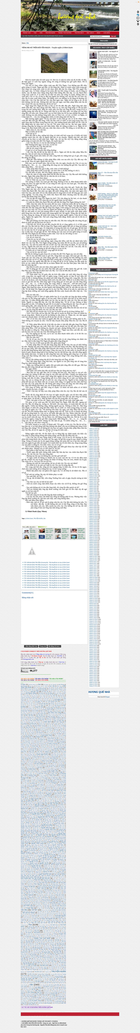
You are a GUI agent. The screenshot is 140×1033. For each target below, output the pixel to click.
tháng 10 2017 (93, 560)
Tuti (27, 981)
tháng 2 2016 (93, 595)
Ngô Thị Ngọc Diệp (42, 803)
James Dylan (52, 758)
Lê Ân (62, 767)
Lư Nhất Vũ (61, 783)
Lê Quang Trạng (31, 775)
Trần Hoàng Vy (50, 944)
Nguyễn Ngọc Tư (30, 835)
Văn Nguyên (38, 986)
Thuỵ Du (59, 928)
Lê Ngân (60, 772)
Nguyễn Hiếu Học (49, 819)
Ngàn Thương (35, 798)
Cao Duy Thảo (33, 694)
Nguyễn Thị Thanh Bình (40, 853)
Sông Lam (25, 907)
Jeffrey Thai (24, 759)
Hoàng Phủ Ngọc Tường (28, 742)
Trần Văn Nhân (36, 962)
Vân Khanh (26, 989)
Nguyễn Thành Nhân (57, 844)
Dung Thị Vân (39, 707)
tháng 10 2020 (93, 497)
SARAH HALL (39, 905)
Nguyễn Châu (34, 808)
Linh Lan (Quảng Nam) (51, 782)
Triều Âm (45, 964)
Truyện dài (29, 971)
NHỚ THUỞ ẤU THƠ (45, 874)
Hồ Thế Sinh (41, 748)
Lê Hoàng (41, 770)
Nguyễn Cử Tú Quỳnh (34, 810)
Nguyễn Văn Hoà (59, 864)
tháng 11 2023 (93, 455)
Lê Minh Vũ (53, 772)
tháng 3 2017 (93, 572)
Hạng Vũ (54, 732)
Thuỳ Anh (52, 928)
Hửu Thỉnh (35, 758)
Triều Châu (51, 964)
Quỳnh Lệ (44, 902)
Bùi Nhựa (41, 693)
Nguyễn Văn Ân (43, 863)
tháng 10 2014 (93, 623)
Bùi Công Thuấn (58, 690)
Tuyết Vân (54, 981)
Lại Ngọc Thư (53, 765)
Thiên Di (36, 921)
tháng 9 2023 (93, 458)
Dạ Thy (37, 705)
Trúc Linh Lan (58, 968)
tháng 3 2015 (93, 614)
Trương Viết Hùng (38, 980)
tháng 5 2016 (93, 589)
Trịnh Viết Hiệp (60, 967)
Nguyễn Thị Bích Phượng (40, 847)
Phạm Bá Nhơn (57, 879)
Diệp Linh (43, 705)
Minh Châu (25, 793)
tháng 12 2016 (93, 577)
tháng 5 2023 (93, 462)
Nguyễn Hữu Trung (25, 825)
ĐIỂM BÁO (49, 719)
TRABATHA (34, 936)
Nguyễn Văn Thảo (37, 867)
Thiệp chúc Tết (51, 922)
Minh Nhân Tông (41, 794)
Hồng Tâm (31, 751)
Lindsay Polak (34, 782)
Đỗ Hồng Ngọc (33, 723)
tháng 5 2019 (93, 526)
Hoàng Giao (24, 738)
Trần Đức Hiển (24, 944)
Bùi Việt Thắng (58, 693)
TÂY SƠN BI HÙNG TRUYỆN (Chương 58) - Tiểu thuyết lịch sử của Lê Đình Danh (47, 585)
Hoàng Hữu (42, 738)
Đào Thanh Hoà (42, 713)
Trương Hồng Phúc (46, 975)
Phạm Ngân (37, 884)
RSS (136, 2)
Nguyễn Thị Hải (43, 848)
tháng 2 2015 (93, 616)
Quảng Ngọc (27, 901)
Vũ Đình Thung (26, 999)
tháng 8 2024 (93, 441)
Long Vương (40, 783)
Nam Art (40, 797)
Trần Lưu (28, 948)
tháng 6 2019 (93, 525)
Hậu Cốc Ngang (62, 732)
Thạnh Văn (31, 920)
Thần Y (61, 920)
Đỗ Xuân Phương (60, 724)
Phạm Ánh (37, 880)
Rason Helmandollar (25, 904)
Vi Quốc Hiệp (57, 989)
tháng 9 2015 (93, 603)
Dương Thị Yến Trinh (59, 709)
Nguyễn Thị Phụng (26, 853)
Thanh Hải (33, 917)
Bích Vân (35, 688)
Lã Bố (26, 765)
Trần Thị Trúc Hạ (56, 957)
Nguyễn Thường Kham (32, 860)
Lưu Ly (22, 786)
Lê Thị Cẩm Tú (32, 776)
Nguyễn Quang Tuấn (40, 839)
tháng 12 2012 (93, 661)
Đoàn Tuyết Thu (32, 722)
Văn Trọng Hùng (48, 988)
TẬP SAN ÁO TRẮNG (28, 913)
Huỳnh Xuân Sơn (38, 756)
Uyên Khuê (41, 982)
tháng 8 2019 (93, 521)
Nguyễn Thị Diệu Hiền (31, 848)
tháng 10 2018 (93, 539)
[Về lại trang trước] (137, 16)
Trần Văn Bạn (26, 962)
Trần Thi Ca (53, 954)
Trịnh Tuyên (43, 967)
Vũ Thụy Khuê (48, 1000)
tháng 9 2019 (93, 519)
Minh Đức (91, 280)
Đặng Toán (41, 717)
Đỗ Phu (49, 723)
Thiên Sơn (43, 921)
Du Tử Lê (31, 707)
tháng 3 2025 (93, 434)
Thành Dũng (26, 917)
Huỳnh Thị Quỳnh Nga (33, 755)
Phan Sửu (58, 892)
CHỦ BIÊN (57, 700)
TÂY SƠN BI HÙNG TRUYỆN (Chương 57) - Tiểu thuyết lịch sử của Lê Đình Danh (47, 587)
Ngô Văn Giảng (49, 804)
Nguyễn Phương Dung (47, 837)
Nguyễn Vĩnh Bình (39, 868)
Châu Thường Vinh (30, 700)
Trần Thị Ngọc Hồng (57, 956)
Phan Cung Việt (55, 889)
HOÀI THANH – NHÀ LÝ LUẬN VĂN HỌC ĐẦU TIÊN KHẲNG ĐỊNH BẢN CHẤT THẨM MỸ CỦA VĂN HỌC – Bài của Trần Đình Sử (108, 196)
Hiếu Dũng (31, 734)
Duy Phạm (55, 707)
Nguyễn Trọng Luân (46, 861)
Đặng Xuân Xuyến (40, 719)
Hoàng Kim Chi (24, 739)
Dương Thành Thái (47, 709)
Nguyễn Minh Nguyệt (38, 829)
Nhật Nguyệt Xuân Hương (49, 872)
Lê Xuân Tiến (26, 782)
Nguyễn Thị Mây (93, 319)
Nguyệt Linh (30, 871)
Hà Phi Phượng (43, 728)
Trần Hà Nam (41, 944)
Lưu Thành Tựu (41, 786)
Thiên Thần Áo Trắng (53, 921)
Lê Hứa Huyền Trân (52, 770)
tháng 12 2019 (93, 514)
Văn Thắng (38, 988)
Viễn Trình (38, 991)
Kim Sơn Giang (38, 763)
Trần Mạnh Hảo (46, 948)
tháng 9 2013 (93, 645)
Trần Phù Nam (45, 950)
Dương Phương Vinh (36, 709)
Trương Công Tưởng (42, 974)
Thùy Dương (35, 929)
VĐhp (90, 302)
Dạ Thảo (31, 705)
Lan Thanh (37, 766)
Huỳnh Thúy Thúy (44, 755)
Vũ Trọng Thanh (32, 1001)
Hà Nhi (28, 728)
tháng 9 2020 (93, 498)
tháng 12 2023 (93, 453)
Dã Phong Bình (60, 704)
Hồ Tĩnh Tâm (49, 748)
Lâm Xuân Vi (48, 767)
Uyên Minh (48, 982)
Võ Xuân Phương (58, 996)
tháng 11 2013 (93, 642)
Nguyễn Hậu (30, 819)
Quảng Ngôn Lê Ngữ (37, 901)
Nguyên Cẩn (24, 808)
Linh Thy (25, 783)
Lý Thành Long (32, 787)
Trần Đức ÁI (61, 942)
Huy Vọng (63, 751)
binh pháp (24, 690)
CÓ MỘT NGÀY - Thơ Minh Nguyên (108, 80)
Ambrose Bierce (32, 684)
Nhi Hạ (35, 874)
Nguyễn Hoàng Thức (36, 821)
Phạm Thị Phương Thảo (44, 886)
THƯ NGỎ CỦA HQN (27, 931)
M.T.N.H (48, 787)
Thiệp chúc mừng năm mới (38, 922)
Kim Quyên (29, 763)
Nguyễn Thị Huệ (42, 850)
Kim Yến (55, 763)
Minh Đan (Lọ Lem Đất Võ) (36, 793)
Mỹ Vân (34, 797)
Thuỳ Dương (27, 929)
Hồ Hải (61, 746)
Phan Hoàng (39, 890)
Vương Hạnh (50, 1001)
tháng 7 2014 (93, 628)
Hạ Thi (50, 728)
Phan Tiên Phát (57, 893)
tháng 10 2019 (93, 518)
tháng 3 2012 (93, 677)
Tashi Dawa (25, 911)
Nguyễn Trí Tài (33, 861)
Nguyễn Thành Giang (37, 843)
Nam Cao (46, 797)
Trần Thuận (58, 958)
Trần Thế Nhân (33, 954)
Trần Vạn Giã (63, 961)
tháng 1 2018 (93, 554)
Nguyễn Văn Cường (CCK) (35, 864)
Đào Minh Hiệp (42, 712)
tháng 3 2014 (93, 635)
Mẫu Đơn (35, 791)
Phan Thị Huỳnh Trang (45, 893)
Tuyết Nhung (47, 981)
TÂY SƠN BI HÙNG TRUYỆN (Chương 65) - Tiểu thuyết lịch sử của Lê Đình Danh (47, 569)
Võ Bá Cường (48, 992)
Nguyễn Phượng (36, 837)
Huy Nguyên (55, 751)
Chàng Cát (50, 697)
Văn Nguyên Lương (48, 986)
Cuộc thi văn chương (31, 704)
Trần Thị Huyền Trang (36, 956)
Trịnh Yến (23, 968)
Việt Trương (61, 990)
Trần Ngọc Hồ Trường (30, 949)
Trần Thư (40, 960)
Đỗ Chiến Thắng (58, 722)
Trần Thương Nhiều (49, 960)
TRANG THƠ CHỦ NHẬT (42, 938)
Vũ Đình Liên (44, 997)
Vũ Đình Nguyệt (62, 997)
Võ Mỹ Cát (27, 995)
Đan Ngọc (50, 711)
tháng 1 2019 (93, 533)
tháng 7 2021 (93, 481)
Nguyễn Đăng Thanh (34, 812)
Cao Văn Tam (54, 695)
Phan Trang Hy (29, 895)
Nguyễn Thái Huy (54, 842)
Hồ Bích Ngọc (34, 746)
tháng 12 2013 (93, 640)
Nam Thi (52, 797)
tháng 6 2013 (93, 651)
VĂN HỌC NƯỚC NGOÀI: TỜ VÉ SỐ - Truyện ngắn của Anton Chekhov (108, 122)
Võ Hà (61, 993)
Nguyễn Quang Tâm (28, 839)
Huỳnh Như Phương (56, 754)
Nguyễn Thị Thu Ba (49, 854)
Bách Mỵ (59, 686)
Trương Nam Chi (36, 977)
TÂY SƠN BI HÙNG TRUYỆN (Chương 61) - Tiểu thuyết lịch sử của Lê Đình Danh (47, 578)
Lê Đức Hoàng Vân (43, 769)
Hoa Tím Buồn (58, 734)
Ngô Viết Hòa (24, 806)
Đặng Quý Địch (51, 716)
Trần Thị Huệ (25, 956)
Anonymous (92, 273)
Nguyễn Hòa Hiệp (59, 819)
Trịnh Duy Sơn (55, 965)
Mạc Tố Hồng (24, 788)
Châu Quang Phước (56, 698)
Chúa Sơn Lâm (29, 702)
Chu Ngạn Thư (38, 701)
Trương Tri (61, 978)
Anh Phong (61, 684)
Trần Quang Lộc (35, 952)
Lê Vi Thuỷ (57, 780)
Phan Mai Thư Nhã (30, 892)
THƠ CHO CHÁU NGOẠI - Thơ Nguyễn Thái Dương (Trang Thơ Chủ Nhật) (107, 147)
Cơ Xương (59, 702)
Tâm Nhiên (39, 911)
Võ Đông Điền (54, 993)
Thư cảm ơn (57, 929)
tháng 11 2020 (93, 495)
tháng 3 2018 (93, 551)
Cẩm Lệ (35, 697)
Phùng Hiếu (24, 898)
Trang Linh (46, 936)
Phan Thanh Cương (33, 893)
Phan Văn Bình (40, 894)
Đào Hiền (62, 711)
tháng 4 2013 (93, 654)
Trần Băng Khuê (39, 941)
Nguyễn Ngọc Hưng (37, 833)
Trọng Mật (29, 968)
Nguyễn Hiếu (39, 819)
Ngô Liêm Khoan (49, 801)
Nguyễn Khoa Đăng (47, 825)
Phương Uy (56, 900)
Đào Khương (33, 712)
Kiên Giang (30, 762)
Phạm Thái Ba (42, 885)
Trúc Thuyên (33, 969)
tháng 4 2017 (93, 570)
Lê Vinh (64, 780)
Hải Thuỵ (56, 730)
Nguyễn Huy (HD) (39, 822)
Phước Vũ (37, 900)
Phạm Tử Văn (53, 888)
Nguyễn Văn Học (36, 866)
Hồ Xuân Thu (33, 750)
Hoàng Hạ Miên (33, 738)
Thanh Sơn (28, 918)
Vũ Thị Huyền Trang (35, 1000)
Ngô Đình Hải (28, 801)
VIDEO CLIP (30, 990)
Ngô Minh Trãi (58, 801)
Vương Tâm (24, 1003)
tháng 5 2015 (93, 610)
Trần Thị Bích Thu (43, 954)
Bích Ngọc (29, 688)
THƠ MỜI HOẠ (54, 925)
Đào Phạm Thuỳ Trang (54, 712)
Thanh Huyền (41, 917)
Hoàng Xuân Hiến (59, 744)
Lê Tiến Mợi (47, 779)
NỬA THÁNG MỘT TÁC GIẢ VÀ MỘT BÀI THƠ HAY (35, 878)
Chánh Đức (58, 697)
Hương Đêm (47, 756)
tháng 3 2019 (93, 530)
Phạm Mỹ (29, 884)
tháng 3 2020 (93, 509)
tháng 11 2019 (93, 516)
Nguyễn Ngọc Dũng (47, 832)
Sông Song (33, 907)
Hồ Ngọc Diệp (36, 747)
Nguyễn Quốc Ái (60, 839)
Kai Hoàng (40, 759)
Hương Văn (27, 758)
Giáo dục (38, 727)
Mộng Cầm (33, 796)
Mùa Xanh (47, 796)
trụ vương (36, 968)
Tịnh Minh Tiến (29, 934)
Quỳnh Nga (52, 902)
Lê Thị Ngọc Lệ (59, 776)
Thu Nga (23, 928)
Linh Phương (63, 782)
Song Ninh (54, 905)
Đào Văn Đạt (29, 715)
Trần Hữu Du (46, 945)
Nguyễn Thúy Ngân (52, 859)
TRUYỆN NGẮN (38, 518)
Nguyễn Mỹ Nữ (60, 830)
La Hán (31, 765)
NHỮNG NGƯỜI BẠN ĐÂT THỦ (55, 875)
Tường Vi (24, 982)
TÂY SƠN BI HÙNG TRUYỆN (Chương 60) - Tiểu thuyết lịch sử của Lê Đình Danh (47, 580)
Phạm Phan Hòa (57, 884)
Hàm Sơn (23, 731)
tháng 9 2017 (93, 561)
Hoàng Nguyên (62, 741)
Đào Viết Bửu (39, 715)
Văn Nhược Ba (58, 986)
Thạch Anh (51, 914)
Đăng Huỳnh (31, 716)
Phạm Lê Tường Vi (32, 882)
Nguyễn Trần (24, 861)
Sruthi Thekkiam (56, 907)
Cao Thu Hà (34, 695)
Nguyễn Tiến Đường (58, 860)
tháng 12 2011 (93, 682)
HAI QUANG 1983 (94, 384)
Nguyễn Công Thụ (53, 808)
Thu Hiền (55, 926)
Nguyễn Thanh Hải (51, 843)
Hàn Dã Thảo (30, 731)
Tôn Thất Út (38, 935)
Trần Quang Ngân (45, 952)
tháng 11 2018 (93, 537)
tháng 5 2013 (93, 652)
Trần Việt (54, 962)
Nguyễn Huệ (57, 821)
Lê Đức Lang (53, 769)
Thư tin (36, 931)
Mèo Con (42, 791)
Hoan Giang (58, 735)
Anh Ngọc (46, 684)
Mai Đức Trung (40, 788)
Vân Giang (63, 988)
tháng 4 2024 (93, 446)
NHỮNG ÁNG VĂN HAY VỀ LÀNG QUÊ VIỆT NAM (43, 875)
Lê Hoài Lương (33, 770)
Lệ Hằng (25, 770)
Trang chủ (43, 646)
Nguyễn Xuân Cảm (52, 868)
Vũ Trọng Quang (58, 1000)
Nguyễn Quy (46, 840)
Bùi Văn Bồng (49, 693)
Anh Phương (24, 686)
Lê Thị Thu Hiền (35, 778)
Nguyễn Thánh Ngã (45, 844)
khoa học (37, 760)
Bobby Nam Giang (40, 690)
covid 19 (43, 702)
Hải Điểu (30, 730)
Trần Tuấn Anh (42, 961)
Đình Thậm (25, 720)
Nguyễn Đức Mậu (39, 815)
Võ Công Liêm (28, 993)
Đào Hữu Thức (24, 712)
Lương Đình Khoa (49, 784)
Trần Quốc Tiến (57, 952)
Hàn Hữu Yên (48, 731)
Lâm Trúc (39, 767)
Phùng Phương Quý (55, 898)
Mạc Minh (62, 787)
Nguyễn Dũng (54, 810)
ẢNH (39, 684)
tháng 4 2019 (93, 528)
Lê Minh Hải (46, 772)
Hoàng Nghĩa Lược (40, 741)
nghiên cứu (61, 798)
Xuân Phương (55, 1003)
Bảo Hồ (36, 687)
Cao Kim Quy (42, 694)
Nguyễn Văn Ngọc (48, 866)
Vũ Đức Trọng (34, 999)
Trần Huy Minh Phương (35, 945)
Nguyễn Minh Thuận (31, 830)
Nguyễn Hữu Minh (25, 823)
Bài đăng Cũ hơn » (54, 646)
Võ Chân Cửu (56, 992)
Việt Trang (53, 990)
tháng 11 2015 (93, 600)
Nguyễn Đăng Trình (48, 812)
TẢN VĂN (24, 910)
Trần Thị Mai (47, 956)
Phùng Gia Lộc (60, 897)
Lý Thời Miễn (41, 787)
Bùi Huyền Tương (55, 691)
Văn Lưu (31, 986)
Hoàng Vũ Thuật (49, 744)
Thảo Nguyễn (47, 920)
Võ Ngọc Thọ (35, 995)
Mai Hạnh (48, 788)
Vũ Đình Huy (35, 997)
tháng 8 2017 (93, 563)
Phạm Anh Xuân (47, 879)
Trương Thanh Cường (48, 977)
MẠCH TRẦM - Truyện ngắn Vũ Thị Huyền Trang (108, 183)
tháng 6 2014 (93, 630)
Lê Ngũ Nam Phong (42, 773)
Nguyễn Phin (50, 836)
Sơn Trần (46, 907)
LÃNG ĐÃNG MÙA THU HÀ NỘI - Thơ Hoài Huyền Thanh (107, 205)
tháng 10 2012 (93, 665)
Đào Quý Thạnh (32, 713)
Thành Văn (23, 920)
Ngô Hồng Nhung (38, 801)
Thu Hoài (62, 926)
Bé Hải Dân (56, 687)
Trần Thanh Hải (58, 953)
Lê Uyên (33, 780)
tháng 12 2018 (93, 535)
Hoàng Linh (42, 739)
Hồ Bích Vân (44, 746)
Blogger (107, 697)
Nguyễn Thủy (41, 859)
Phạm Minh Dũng (43, 882)
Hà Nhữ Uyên (34, 728)
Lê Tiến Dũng (38, 779)
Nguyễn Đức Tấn (25, 818)
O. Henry (60, 878)
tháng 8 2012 (93, 668)
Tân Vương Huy (62, 911)
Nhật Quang (60, 872)
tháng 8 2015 (93, 605)
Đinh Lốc (64, 719)
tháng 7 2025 (93, 430)
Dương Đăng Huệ (29, 708)
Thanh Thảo (36, 918)
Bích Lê (23, 688)
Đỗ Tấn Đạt (25, 724)
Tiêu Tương (46, 932)
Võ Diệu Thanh (38, 993)
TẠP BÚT (34, 910)
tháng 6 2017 (93, 567)
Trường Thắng (59, 977)
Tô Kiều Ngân (48, 934)
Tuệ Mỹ (22, 981)
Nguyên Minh (36, 827)
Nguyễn (31, 806)
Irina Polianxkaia (43, 758)
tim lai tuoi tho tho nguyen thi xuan (108, 282)
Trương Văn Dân (25, 980)
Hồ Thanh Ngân (62, 747)
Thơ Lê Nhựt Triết (43, 925)
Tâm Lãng (33, 911)
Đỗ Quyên (55, 723)
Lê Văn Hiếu (40, 780)
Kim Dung (60, 762)
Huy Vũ (25, 752)
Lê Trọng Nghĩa (55, 779)
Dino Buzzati (57, 705)
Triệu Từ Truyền (32, 965)
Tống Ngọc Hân (55, 935)
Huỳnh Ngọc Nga (31, 754)
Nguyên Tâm (55, 840)
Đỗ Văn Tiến (50, 724)
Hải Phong (42, 730)
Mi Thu (47, 791)
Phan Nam (40, 892)
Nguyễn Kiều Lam (60, 825)
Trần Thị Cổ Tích (62, 954)
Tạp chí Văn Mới (46, 910)
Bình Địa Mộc (43, 688)
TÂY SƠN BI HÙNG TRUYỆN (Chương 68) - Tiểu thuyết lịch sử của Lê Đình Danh (47, 562)
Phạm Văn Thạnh (31, 889)
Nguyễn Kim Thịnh (51, 826)
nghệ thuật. (54, 798)
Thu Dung (41, 926)
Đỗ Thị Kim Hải (33, 724)
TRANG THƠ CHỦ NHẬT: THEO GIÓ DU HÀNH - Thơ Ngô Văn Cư (108, 216)
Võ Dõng (46, 993)
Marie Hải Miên (27, 791)
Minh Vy (49, 794)
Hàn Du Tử (39, 731)
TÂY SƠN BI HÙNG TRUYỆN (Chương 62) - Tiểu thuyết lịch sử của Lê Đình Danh (47, 576)
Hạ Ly (61, 727)
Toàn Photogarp (93, 413)
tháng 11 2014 (93, 621)
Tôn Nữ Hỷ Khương (28, 935)
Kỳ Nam (61, 763)
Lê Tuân (27, 780)
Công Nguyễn (51, 702)
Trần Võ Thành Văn (28, 964)
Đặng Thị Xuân (33, 717)
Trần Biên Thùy (49, 941)
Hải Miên (36, 730)
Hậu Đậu (24, 734)
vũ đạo (29, 997)
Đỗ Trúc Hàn (42, 724)
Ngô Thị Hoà (33, 803)
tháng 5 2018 (93, 547)
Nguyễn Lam (61, 826)
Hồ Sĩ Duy (53, 747)
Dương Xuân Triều (25, 711)
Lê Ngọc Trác (31, 773)
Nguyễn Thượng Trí (46, 860)
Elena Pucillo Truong (40, 726)
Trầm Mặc (57, 940)
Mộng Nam (40, 796)
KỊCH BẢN (23, 762)
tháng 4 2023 (93, 463)
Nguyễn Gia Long (47, 818)
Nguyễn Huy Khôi (50, 822)
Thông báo (23, 925)
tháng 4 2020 (93, 507)
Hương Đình (55, 756)
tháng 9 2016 (93, 582)
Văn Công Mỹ (43, 985)
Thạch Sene (34, 915)
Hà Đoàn (56, 727)
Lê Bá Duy (23, 769)
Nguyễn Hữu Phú (36, 823)
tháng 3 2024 (93, 448)
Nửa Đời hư (61, 877)
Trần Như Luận (27, 950)
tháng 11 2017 (93, 558)
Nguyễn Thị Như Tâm (58, 851)
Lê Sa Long (42, 775)
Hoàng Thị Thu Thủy (26, 743)
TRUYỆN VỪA (30, 974)
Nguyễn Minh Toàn (42, 830)
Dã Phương (24, 705)
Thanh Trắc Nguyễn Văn (48, 918)
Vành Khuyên (24, 985)
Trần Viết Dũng (62, 962)
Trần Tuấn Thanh (52, 961)
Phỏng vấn (31, 897)
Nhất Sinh (23, 874)
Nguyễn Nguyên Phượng (58, 835)
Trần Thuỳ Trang (32, 960)
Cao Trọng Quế (44, 695)
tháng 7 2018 (93, 544)
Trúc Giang (44, 968)
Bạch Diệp (52, 686)
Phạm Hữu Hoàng (48, 881)
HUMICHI (46, 751)
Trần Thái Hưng (48, 953)
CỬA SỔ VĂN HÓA (43, 704)
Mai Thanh (29, 790)
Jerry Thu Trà (32, 759)
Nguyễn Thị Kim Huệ (53, 850)
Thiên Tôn (63, 921)
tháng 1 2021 (93, 491)
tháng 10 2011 (93, 686)
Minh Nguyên (48, 793)
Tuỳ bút (31, 981)
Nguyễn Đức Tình (36, 818)
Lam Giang (61, 765)
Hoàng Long (50, 739)
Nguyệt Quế (38, 871)
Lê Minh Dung (37, 772)
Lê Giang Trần (62, 769)
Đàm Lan (42, 711)
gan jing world (50, 726)
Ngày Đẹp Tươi (45, 798)
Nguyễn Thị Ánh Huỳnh (26, 847)
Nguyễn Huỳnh (60, 822)
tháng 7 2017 (93, 565)
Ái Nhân (23, 684)
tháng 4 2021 (93, 486)
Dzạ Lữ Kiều (35, 711)
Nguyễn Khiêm (35, 825)
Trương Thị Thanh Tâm (28, 978)
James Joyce (61, 758)
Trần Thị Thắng (31, 957)
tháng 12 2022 (93, 470)
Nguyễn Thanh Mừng (32, 844)
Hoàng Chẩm (40, 737)
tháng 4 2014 (93, 633)
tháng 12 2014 (93, 619)
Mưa (53, 796)
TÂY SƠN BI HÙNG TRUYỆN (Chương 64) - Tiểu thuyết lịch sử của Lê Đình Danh (47, 571)
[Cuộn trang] (137, 22)
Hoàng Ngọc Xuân (52, 741)
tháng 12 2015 (93, 598)
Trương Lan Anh (26, 977)
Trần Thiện (28, 958)
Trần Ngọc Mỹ (42, 949)
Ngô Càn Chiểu (48, 800)
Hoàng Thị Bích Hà (50, 742)
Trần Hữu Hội (55, 945)
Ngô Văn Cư (38, 804)
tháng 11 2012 (93, 663)
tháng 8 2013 (93, 647)
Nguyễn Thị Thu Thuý (44, 856)
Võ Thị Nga (52, 995)
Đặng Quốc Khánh (41, 716)
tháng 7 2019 (93, 523)
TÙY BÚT (37, 981)
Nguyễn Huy (29, 822)
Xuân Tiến (63, 1003)
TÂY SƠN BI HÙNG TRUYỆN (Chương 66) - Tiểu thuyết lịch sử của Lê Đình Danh (47, 567)
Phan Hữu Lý (58, 890)
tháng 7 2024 (93, 442)
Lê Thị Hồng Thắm (42, 776)
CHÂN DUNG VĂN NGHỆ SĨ (35, 698)
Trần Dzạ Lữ (29, 942)
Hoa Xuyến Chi (36, 735)
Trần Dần (57, 941)
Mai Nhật (23, 790)
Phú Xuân (52, 897)
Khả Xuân (63, 759)
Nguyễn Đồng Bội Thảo (52, 814)
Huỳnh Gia (48, 752)
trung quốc (41, 969)
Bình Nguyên (51, 688)
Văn (28, 43)
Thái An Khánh (43, 915)
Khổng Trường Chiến (47, 760)
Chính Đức (46, 700)
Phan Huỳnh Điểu (48, 890)
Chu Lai (31, 701)
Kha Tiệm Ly (56, 759)
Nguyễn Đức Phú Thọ (44, 817)
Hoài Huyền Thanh (47, 735)
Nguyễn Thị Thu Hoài (30, 856)
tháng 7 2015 (93, 607)
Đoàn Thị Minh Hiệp (59, 720)
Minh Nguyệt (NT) (31, 794)
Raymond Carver (37, 904)
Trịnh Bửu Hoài (44, 965)
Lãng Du (44, 766)
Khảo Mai (31, 760)
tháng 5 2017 (93, 568)
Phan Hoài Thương (29, 890)
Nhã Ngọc (54, 871)
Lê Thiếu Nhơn (54, 778)
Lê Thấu (25, 776)
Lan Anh (23, 766)
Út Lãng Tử (34, 982)
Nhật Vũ (30, 874)
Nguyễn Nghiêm (35, 832)
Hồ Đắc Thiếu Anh (53, 746)
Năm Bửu (59, 797)
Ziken (35, 1004)
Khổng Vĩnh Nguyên (59, 760)
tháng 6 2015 (93, 609)
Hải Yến (62, 730)
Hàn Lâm (55, 731)
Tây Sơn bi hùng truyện (41, 914)
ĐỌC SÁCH (47, 722)
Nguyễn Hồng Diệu (47, 821)
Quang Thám (47, 901)
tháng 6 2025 (93, 432)
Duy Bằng (48, 707)
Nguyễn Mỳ (52, 830)
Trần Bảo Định (29, 941)
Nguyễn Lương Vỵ (25, 827)
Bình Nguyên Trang (61, 688)
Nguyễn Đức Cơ (30, 815)
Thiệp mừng (61, 922)
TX (29, 982)
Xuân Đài (40, 1003)
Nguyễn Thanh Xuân (39, 846)
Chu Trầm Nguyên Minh (51, 701)
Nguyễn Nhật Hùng (28, 836)
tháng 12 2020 (93, 493)
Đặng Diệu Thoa (60, 715)
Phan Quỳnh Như (50, 892)
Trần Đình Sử (44, 942)
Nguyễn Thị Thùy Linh (58, 856)
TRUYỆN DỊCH (38, 971)
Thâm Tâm (54, 920)
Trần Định (36, 942)
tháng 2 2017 (93, 574)
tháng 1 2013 (93, 659)
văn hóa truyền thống (54, 985)
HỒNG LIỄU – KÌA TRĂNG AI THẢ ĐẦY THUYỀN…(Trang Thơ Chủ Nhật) (107, 112)
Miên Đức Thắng (55, 791)
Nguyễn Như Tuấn (39, 836)
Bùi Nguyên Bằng (31, 693)
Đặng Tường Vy (57, 717)
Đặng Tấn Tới (61, 716)
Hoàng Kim (61, 738)
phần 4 (46, 896)
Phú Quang (45, 897)
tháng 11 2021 (93, 474)
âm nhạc (32, 686)
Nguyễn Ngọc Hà (25, 833)
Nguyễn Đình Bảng (59, 812)
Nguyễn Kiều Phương (26, 826)
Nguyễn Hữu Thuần (59, 823)
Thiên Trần (26, 922)
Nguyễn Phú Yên (25, 837)
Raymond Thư (46, 904)
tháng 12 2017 (93, 556)
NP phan (54, 877)
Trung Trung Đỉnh (50, 969)
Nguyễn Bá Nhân (25, 807)
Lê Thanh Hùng (51, 775)
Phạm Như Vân (46, 884)
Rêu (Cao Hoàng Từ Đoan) (59, 904)
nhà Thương (24, 872)
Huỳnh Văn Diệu (55, 755)
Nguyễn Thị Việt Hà (48, 857)
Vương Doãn (41, 1001)
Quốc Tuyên (29, 902)
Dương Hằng (50, 708)
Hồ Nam (29, 747)
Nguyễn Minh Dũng (46, 828)
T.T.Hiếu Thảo (30, 908)
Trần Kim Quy (37, 946)
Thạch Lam (27, 915)
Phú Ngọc (38, 897)
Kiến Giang (37, 762)
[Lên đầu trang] (137, 13)
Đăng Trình (48, 717)
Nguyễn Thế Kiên (50, 846)
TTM (45, 980)
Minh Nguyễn (58, 793)
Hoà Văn (27, 735)
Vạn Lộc (62, 982)
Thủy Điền (42, 929)
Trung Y (58, 969)
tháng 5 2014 (93, 631)
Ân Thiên (45, 686)
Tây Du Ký (31, 914)
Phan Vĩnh (23, 896)
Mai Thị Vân (37, 790)
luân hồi (48, 783)
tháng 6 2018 (93, 546)
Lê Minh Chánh (28, 772)
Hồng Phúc (23, 751)
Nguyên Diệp (45, 810)
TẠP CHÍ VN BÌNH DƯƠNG (59, 910)
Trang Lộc (53, 936)
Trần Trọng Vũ (33, 961)
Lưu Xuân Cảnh (59, 786)
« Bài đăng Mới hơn (31, 646)
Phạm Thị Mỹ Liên (30, 886)
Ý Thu (24, 1004)
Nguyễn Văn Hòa (25, 866)
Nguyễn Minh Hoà (59, 827)
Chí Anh (39, 700)
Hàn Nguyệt (31, 732)
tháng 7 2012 (93, 670)
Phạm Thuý (55, 886)
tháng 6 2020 (93, 504)
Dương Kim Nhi (60, 708)
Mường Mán (59, 796)
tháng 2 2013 (93, 658)
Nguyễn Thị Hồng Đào (30, 850)
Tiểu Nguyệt (28, 932)
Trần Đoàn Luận (53, 942)
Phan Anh (46, 889)
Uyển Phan (56, 982)
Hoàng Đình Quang (59, 736)
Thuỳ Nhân (49, 929)
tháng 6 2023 (93, 460)
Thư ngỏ (64, 929)
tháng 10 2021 (93, 476)
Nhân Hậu (31, 872)
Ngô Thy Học (29, 804)
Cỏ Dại (37, 702)
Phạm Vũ (40, 889)
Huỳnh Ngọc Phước (42, 754)
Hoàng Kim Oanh (34, 739)
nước (54, 878)
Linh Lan (42, 782)
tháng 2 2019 (93, 532)
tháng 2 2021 (93, 490)
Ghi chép (58, 726)
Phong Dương (60, 896)
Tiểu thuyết (37, 932)
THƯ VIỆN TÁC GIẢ (48, 931)
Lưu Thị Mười (50, 786)
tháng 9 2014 (93, 624)
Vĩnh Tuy (91, 401)
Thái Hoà (51, 915)
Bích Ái (62, 687)
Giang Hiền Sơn (29, 727)
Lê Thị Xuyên (44, 778)
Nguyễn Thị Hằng (53, 848)
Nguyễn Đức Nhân (31, 817)
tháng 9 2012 (93, 666)
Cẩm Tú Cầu (42, 697)
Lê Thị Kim (50, 776)
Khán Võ (24, 760)
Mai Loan (61, 788)
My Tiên (29, 797)
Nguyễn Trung (56, 861)
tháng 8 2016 (93, 584)
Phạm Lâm (23, 882)
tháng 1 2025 (93, 435)
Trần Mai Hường (36, 948)
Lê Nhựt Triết (53, 773)
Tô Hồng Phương (39, 934)
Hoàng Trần (92, 336)
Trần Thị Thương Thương (43, 957)
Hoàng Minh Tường (29, 741)
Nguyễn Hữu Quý (47, 823)
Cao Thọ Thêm (60, 694)
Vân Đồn (56, 988)
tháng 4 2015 (93, 612)
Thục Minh (45, 928)
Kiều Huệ (45, 762)
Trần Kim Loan (28, 946)
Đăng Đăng (23, 716)
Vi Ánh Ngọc (49, 989)
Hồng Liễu (61, 750)
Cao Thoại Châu (25, 695)
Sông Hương (63, 905)
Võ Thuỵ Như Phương (28, 996)
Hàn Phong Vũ (40, 732)
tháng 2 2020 (93, 511)
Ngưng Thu (46, 871)
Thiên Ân (30, 921)
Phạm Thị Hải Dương (53, 885)
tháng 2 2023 (93, 467)
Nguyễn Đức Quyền (59, 817)
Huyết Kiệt (31, 752)
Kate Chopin (48, 759)
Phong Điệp (23, 897)
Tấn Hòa (46, 911)
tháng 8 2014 (93, 626)
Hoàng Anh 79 (29, 737)
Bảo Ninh (48, 687)
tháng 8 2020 (93, 500)
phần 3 (41, 896)
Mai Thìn (44, 790)
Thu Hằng (49, 926)
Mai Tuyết (51, 790)
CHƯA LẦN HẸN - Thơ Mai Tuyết (108, 162)
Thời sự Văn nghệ (32, 926)
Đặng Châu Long (49, 715)
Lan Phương (30, 766)
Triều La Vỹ (59, 964)
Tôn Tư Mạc (46, 935)
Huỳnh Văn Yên (28, 756)
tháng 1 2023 (93, 469)
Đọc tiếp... (94, 382)
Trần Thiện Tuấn (38, 958)
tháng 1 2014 (93, 638)
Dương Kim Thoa (25, 709)
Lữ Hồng (54, 783)
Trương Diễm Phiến (55, 974)
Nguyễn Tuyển (33, 863)
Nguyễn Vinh (30, 868)
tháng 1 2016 (93, 596)
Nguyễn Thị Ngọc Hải (32, 851)
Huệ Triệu (39, 751)
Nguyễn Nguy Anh (43, 835)
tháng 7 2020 (93, 502)
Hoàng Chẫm (50, 736)
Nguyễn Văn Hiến (48, 864)
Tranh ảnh (49, 940)
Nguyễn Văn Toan (48, 867)
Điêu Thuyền (57, 719)
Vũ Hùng (53, 999)
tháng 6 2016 (93, 588)
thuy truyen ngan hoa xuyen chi (108, 420)
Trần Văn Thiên (46, 962)
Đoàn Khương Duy (47, 720)
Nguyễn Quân (50, 839)
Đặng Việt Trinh (30, 719)
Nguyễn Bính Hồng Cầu (58, 807)
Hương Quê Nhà (93, 284)
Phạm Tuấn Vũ (41, 888)
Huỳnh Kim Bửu (57, 752)
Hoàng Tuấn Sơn (30, 744)
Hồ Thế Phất (33, 748)
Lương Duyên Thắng (37, 784)
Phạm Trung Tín (31, 888)
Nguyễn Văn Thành (25, 867)
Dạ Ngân (53, 704)
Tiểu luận (57, 931)
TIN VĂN (60, 932)
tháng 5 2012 (93, 673)
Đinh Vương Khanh (35, 720)
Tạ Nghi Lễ (39, 908)
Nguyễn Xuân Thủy (55, 870)
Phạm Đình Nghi (32, 881)
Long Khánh (32, 783)
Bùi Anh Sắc (50, 690)
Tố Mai (55, 934)
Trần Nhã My (63, 949)
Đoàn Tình (23, 722)
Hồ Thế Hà (25, 748)
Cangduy (91, 361)
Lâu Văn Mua (56, 767)
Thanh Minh (58, 917)
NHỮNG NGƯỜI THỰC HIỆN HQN (30, 877)
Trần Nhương (36, 950)
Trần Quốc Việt (31, 953)
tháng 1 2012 (93, 680)
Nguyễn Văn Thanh (59, 866)
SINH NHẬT (47, 905)
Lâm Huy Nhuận (31, 767)
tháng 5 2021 (93, 484)
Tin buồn (53, 932)
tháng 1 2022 (93, 472)
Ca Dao (26, 694)
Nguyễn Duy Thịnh (44, 811)
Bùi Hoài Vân (45, 691)
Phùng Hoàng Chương (42, 898)
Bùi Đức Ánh (35, 691)
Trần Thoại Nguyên (48, 958)
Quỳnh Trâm (61, 902)
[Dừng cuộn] (137, 19)
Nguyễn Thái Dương (42, 842)
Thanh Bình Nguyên (60, 915)
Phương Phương (46, 900)
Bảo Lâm (42, 687)
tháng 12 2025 (93, 428)
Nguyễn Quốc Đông (36, 840)
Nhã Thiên (61, 871)
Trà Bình (27, 936)
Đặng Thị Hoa (24, 717)
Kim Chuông (52, 762)
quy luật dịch (37, 902)
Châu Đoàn (47, 698)
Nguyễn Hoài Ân (25, 821)
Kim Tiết (48, 763)
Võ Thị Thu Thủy (62, 995)
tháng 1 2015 (93, 617)
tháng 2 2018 (93, 553)
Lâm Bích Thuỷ (52, 766)
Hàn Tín (48, 732)
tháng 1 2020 (93, 512)
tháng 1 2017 (93, 575)
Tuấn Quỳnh (61, 980)
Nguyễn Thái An (31, 842)
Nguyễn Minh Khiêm (26, 829)
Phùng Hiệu (32, 898)
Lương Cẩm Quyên (25, 784)
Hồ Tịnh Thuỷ (58, 749)
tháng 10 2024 (93, 439)
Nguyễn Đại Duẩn (55, 811)
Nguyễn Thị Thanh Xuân (36, 854)
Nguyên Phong (60, 836)
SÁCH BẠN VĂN (28, 905)
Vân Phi (33, 989)
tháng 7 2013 (93, 649)
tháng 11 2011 (93, 684)
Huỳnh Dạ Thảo (39, 752)
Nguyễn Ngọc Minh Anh (50, 833)
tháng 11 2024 (93, 437)
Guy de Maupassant (47, 727)
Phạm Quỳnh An (33, 885)
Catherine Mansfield (25, 697)
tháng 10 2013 (93, 644)
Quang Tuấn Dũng (56, 901)
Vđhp (90, 296)
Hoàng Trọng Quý (52, 743)
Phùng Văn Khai (29, 900)
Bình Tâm (31, 690)
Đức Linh (23, 726)
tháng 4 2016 (93, 591)
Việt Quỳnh (46, 990)
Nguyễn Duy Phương (32, 811)
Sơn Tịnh (40, 907)
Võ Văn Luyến (48, 996)
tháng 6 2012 (93, 672)
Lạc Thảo (46, 765)
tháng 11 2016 (93, 579)
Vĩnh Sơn (23, 992)
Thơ (30, 925)
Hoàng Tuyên (39, 744)
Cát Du (62, 695)
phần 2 (35, 896)
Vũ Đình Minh (53, 997)
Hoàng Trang (36, 743)
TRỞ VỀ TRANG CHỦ (28, 1012)
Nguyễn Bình (47, 807)
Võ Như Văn (44, 995)
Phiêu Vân (52, 896)
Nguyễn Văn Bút (56, 863)
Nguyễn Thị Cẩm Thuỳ (54, 847)
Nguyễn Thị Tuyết (35, 857)
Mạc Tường (32, 788)
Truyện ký (47, 971)
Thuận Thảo (30, 928)
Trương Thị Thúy (42, 978)
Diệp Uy (50, 705)
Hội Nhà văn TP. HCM (44, 750)
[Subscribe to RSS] (69, 523)
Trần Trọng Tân (24, 961)
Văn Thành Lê (29, 988)
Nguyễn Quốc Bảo (25, 840)
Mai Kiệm (55, 788)
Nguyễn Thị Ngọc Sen (45, 851)
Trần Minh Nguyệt (56, 948)
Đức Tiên (29, 726)
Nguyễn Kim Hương (39, 826)
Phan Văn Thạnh (50, 894)
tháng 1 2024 (93, 451)
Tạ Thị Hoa (47, 908)
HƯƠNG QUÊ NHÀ (99, 692)
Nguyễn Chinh (42, 808)
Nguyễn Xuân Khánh (31, 870)
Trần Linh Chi (55, 946)
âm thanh (38, 686)
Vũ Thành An (24, 1000)
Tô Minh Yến (62, 934)
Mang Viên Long (61, 790)
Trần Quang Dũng (56, 950)
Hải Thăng (49, 730)
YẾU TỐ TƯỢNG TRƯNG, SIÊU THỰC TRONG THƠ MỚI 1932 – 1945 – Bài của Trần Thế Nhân (107, 101)
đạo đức (56, 711)
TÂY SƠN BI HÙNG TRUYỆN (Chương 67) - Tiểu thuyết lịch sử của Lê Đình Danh (47, 565)
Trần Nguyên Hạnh (53, 949)
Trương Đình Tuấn (34, 975)
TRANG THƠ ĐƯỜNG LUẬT (37, 940)
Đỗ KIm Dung (42, 723)
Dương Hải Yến (40, 708)
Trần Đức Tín (33, 944)
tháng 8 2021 (93, 479)
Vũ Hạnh (47, 999)
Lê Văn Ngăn (49, 780)
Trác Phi (40, 936)
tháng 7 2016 (93, 586)
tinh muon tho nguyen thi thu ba (108, 328)
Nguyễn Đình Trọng (25, 814)
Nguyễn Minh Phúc (50, 829)
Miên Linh (63, 791)
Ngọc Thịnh (40, 800)
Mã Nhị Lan (55, 787)
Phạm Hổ (40, 881)
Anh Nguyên (54, 684)
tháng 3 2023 (93, 465)
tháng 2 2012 (93, 679)
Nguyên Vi (57, 867)
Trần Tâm (39, 953)
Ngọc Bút (23, 800)
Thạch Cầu (58, 914)
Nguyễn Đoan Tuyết (37, 814)
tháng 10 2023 (93, 456)
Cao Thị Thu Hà (51, 694)
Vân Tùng (41, 989)
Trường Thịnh (52, 978)
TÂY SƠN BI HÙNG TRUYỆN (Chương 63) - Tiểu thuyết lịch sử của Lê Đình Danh (47, 574)
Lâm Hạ (23, 767)
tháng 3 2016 (93, 593)
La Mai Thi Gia (38, 765)
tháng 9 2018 (93, 540)
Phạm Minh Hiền (54, 882)
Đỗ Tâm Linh (63, 723)
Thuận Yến (37, 928)
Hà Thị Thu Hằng (59, 728)
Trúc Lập (51, 968)
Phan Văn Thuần (60, 894)
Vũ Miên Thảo (60, 999)
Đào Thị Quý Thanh (53, 713)
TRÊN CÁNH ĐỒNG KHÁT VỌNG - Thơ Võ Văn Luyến (107, 258)
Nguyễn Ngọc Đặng (59, 832)
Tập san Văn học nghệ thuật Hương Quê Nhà (49, 913)
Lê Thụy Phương (29, 779)
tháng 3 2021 (93, 488)
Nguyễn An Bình (39, 806)
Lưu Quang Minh (30, 786)
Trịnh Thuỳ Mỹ (35, 967)
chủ (51, 700)
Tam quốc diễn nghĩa (58, 908)
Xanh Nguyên (32, 1003)
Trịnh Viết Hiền (51, 967)
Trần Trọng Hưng (60, 960)
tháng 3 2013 (93, 656)
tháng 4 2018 (93, 549)
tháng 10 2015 (93, 602)
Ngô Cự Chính (58, 800)
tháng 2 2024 (93, 449)
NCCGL (27, 798)
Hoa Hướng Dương (41, 734)
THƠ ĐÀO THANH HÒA (104, 236)
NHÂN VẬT (38, 872)
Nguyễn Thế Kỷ (60, 846)
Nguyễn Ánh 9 (60, 806)
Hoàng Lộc (58, 739)
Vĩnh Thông (30, 992)
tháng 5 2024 (93, 444)
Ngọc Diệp (31, 800)
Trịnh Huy (27, 967)
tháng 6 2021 (93, 483)
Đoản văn (40, 722)
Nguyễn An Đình (51, 806)
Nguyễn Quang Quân (60, 837)
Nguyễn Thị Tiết (25, 857)
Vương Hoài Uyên (59, 1001)
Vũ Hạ (41, 999)
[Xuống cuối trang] (137, 25)
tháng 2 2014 (93, 637)
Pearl (31, 879)
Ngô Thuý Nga (54, 803)
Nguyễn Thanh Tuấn (26, 846)
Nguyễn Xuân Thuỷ (43, 870)
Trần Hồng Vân (60, 944)
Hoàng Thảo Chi (40, 742)
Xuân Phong (47, 1003)
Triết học (39, 964)
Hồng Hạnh (54, 750)
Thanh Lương (49, 917)
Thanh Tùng (61, 918)
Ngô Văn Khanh (59, 804)
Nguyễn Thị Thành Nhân (54, 853)
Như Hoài (57, 874)
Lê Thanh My (62, 775)
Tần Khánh (53, 911)
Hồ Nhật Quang (45, 747)
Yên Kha (30, 1004)
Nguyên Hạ (56, 818)
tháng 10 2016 (93, 581)
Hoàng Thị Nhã (60, 742)
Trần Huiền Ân (24, 945)
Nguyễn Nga (24, 832)
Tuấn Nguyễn (52, 980)
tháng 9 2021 (93, 477)
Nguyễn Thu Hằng (31, 859)
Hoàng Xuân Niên (25, 746)
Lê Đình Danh (29, 518)
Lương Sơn (60, 785)
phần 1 (30, 896)
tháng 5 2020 (93, 505)
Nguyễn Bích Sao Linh (36, 807)
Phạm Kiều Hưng (60, 881)
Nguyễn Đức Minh (50, 815)
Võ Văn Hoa (39, 996)
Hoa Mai (50, 734)
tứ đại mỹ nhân (62, 981)
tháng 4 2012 (93, 675)
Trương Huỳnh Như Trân (60, 975)
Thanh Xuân (39, 920)
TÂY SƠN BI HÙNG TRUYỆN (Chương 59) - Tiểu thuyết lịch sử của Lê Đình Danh (47, 583)
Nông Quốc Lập (46, 877)
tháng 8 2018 (93, 542)
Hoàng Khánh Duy (52, 738)
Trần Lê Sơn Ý (46, 946)
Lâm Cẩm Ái (61, 766)
